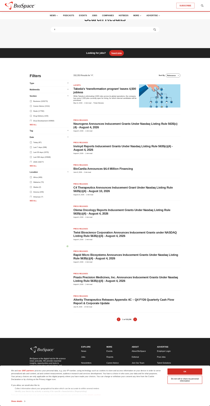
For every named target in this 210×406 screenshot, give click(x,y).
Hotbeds (123, 15)
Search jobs (116, 53)
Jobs (94, 15)
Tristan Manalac (98, 103)
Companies (108, 15)
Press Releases (80, 120)
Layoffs (77, 85)
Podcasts (68, 15)
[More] (57, 16)
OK (185, 372)
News (53, 15)
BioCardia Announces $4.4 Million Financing (103, 168)
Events (83, 15)
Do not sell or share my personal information (185, 380)
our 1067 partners (26, 371)
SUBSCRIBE (185, 6)
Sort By (167, 75)
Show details (16, 401)
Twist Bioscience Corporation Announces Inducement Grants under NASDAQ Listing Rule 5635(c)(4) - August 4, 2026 (125, 234)
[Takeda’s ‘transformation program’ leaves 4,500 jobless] (159, 96)
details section (94, 395)
